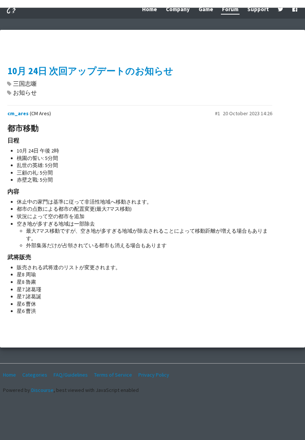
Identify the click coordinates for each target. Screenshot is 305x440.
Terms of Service (113, 374)
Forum (230, 9)
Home (149, 9)
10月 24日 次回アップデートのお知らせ (90, 71)
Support (258, 9)
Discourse (42, 390)
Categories (34, 374)
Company (178, 9)
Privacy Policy (153, 374)
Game (206, 9)
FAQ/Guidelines (71, 374)
